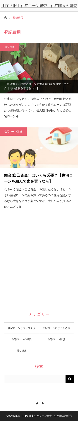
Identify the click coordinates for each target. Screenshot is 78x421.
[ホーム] (5, 17)
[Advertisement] (39, 265)
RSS (42, 403)
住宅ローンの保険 (22, 339)
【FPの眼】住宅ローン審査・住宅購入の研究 (39, 6)
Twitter (36, 403)
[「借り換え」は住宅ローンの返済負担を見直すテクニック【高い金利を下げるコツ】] (39, 68)
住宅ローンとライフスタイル (21, 330)
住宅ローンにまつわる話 (56, 328)
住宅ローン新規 (13, 131)
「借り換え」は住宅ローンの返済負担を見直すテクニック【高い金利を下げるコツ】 (38, 86)
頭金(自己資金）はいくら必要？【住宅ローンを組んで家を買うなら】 (38, 178)
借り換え (10, 46)
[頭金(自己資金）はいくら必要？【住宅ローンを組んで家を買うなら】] (39, 147)
